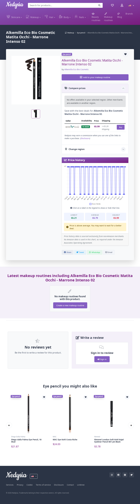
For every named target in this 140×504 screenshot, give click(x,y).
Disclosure (85, 138)
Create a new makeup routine (70, 305)
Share (69, 252)
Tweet (81, 252)
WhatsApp (96, 252)
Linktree (80, 484)
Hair (51, 17)
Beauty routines (96, 18)
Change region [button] (77, 149)
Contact (70, 484)
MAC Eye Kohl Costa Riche (65, 439)
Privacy (20, 484)
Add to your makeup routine (96, 77)
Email (110, 252)
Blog (119, 16)
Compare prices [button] (77, 88)
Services (10, 484)
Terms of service (43, 484)
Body (66, 17)
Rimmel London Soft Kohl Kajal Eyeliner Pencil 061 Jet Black (109, 440)
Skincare (15, 17)
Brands (129, 13)
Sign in (103, 359)
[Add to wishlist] (125, 54)
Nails (81, 17)
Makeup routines (108, 18)
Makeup (34, 17)
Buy (120, 127)
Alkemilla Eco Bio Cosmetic (76, 69)
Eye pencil (81, 32)
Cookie (30, 484)
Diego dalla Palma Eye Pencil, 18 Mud (26, 440)
